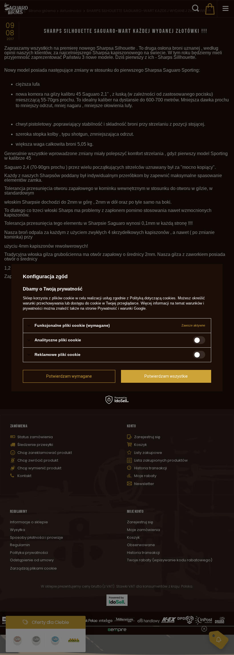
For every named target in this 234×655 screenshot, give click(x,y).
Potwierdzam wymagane (69, 376)
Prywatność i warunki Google (122, 308)
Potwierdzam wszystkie (166, 376)
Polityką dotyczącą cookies (152, 298)
